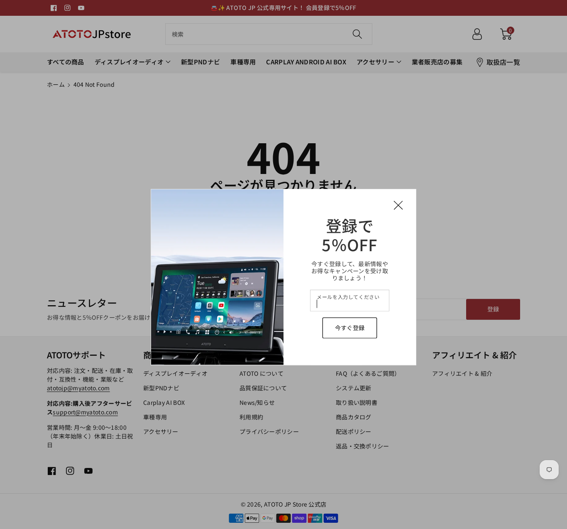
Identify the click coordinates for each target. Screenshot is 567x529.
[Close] (398, 205)
